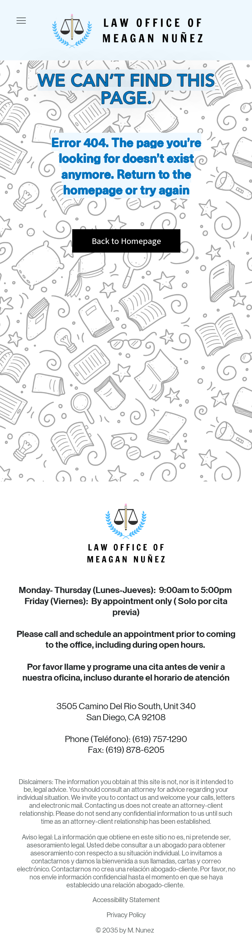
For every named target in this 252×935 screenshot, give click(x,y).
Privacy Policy (126, 915)
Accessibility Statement (126, 900)
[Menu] (21, 20)
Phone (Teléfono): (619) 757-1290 (126, 739)
